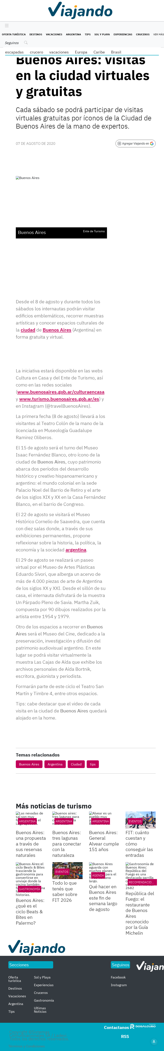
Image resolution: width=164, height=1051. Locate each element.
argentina (76, 549)
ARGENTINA (27, 821)
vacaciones (59, 52)
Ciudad (76, 764)
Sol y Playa (102, 34)
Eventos (135, 821)
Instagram (119, 985)
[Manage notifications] (154, 1041)
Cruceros (142, 34)
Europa (81, 52)
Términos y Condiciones (26, 1046)
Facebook (118, 977)
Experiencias (123, 34)
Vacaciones (54, 34)
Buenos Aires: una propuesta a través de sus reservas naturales (31, 843)
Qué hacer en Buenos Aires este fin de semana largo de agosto (103, 897)
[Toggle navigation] (5, 26)
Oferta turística (14, 34)
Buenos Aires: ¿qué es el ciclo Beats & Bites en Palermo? (30, 911)
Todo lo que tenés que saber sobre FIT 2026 (64, 891)
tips (93, 764)
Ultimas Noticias (40, 1010)
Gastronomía (29, 889)
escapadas (14, 52)
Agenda (98, 875)
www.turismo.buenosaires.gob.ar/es (59, 399)
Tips (88, 34)
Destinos (35, 34)
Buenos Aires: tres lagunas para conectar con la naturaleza (66, 843)
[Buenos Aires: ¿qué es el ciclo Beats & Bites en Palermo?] (31, 879)
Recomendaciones (143, 882)
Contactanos (116, 1027)
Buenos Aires (57, 330)
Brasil (116, 52)
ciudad (28, 330)
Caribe (99, 52)
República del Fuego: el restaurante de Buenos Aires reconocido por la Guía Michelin (140, 913)
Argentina (73, 34)
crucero (36, 52)
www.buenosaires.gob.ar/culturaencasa (60, 392)
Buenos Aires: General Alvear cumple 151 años (104, 840)
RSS (125, 1036)
